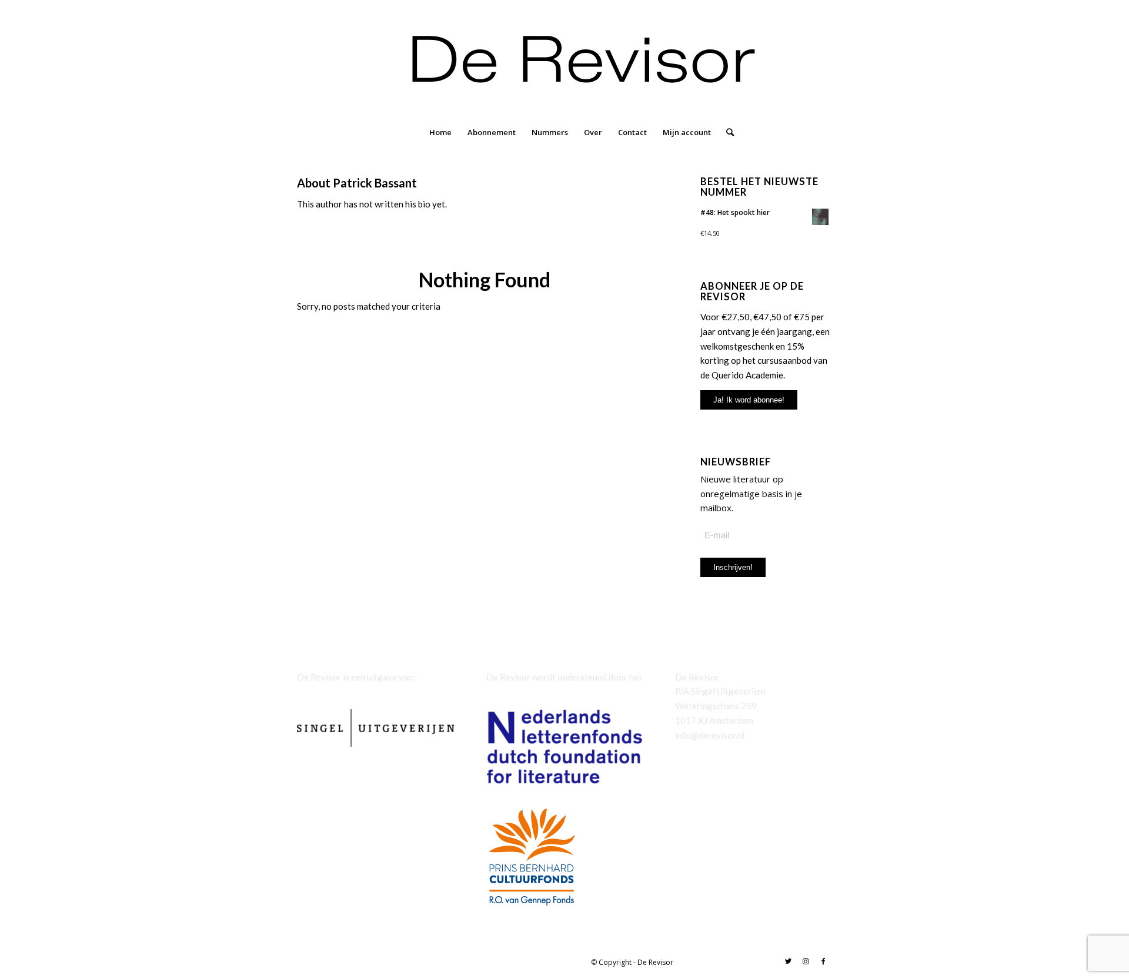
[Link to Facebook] (823, 961)
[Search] (726, 132)
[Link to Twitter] (788, 961)
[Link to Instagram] (805, 961)
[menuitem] (440, 132)
